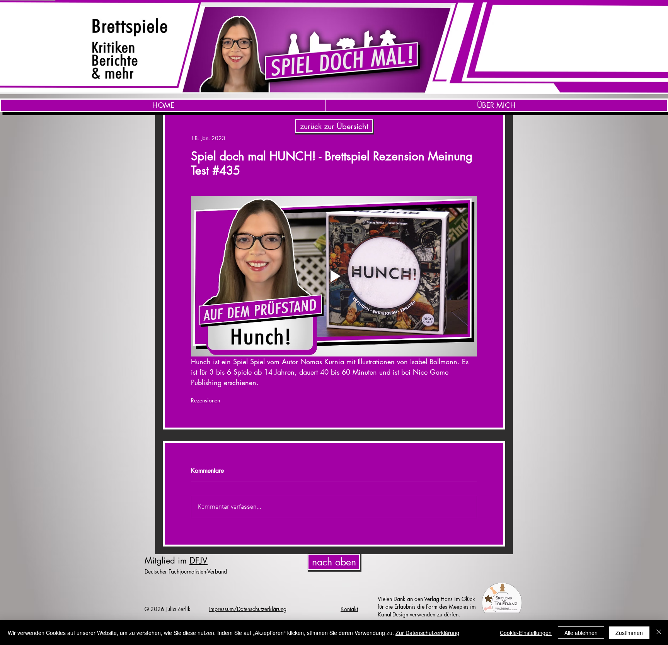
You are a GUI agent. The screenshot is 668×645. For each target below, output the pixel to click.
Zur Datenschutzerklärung (427, 633)
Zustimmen (629, 633)
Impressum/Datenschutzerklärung (247, 609)
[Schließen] (658, 632)
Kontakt (349, 609)
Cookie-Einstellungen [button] (526, 633)
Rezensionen (205, 400)
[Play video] (334, 276)
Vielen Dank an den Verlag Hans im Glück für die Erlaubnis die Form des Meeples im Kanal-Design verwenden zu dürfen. (427, 606)
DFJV (198, 560)
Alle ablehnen (581, 633)
